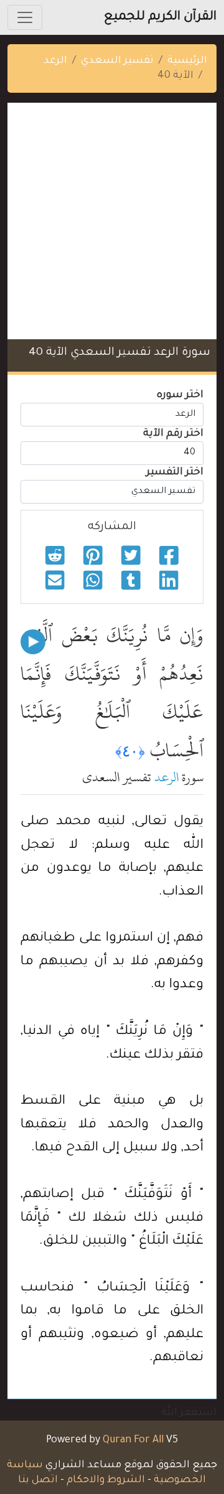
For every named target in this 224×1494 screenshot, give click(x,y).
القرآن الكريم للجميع (160, 17)
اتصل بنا (38, 1480)
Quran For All (133, 1440)
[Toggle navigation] (24, 17)
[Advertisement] (112, 221)
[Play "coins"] (33, 641)
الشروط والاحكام (106, 1480)
